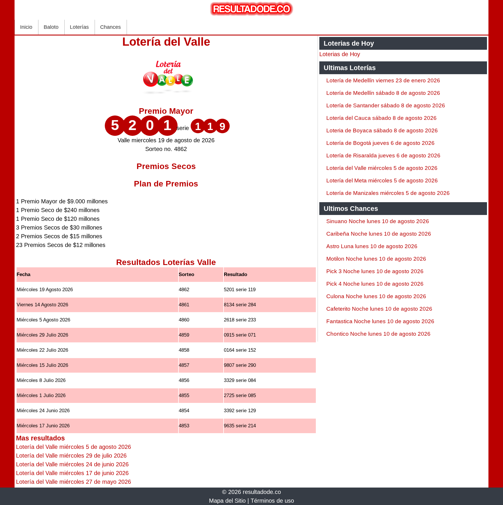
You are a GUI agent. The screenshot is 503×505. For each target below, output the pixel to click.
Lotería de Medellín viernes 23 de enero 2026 (383, 80)
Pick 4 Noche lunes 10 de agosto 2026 (375, 284)
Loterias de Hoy (339, 54)
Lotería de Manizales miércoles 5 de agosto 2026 (388, 193)
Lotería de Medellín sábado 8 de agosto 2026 (383, 93)
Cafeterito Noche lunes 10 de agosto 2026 (379, 309)
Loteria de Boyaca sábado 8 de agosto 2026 (382, 130)
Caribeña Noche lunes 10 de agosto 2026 (378, 234)
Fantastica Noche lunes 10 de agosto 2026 (380, 321)
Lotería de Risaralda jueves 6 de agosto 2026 (383, 155)
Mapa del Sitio (227, 500)
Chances (110, 27)
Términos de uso (272, 500)
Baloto (51, 27)
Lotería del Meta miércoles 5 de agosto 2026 (382, 180)
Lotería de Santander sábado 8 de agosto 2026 (385, 105)
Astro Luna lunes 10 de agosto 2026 (371, 246)
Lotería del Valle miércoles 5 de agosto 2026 (382, 168)
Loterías (79, 27)
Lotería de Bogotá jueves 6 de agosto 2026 (380, 143)
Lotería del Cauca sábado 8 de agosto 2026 (381, 118)
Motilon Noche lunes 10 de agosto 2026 (376, 259)
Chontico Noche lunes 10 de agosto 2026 (378, 334)
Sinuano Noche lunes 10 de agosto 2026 (377, 221)
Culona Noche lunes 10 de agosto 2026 (376, 296)
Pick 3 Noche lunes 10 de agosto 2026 (375, 271)
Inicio (26, 27)
